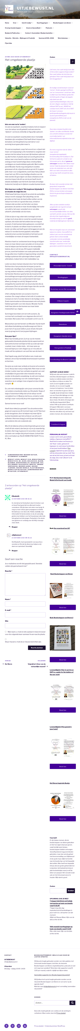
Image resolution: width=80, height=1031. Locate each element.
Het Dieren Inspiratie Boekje (60, 783)
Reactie (8, 571)
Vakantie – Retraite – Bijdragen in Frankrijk (20, 38)
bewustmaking (38, 459)
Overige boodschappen (13, 28)
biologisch (32, 461)
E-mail (8, 610)
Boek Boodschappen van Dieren (61, 574)
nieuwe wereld (22, 468)
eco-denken (13, 464)
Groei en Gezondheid (33, 28)
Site (6, 621)
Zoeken (52, 57)
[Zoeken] (72, 61)
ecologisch (24, 464)
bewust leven (14, 459)
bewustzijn (13, 461)
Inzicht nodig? (26, 23)
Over (14, 23)
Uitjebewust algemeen (17, 456)
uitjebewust (25, 57)
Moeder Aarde (25, 466)
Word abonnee (63, 38)
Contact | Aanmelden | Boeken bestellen (38, 33)
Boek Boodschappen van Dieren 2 (61, 617)
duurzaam (35, 463)
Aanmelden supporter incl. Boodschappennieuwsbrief (52, 975)
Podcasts (49, 28)
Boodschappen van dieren (62, 23)
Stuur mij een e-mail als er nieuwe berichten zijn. (23, 642)
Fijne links (8, 43)
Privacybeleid (61, 1013)
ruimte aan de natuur (17, 469)
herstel (32, 464)
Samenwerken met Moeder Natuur (22, 455)
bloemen (11, 463)
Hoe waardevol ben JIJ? (62, 528)
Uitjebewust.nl (35, 8)
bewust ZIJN (26, 459)
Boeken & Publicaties (12, 33)
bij (20, 461)
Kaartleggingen (42, 23)
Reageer (15, 527)
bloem (40, 461)
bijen (24, 461)
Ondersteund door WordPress (55, 1026)
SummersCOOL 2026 (46, 38)
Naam (8, 599)
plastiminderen (37, 468)
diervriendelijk (23, 463)
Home (7, 23)
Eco (42, 463)
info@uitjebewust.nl (50, 986)
